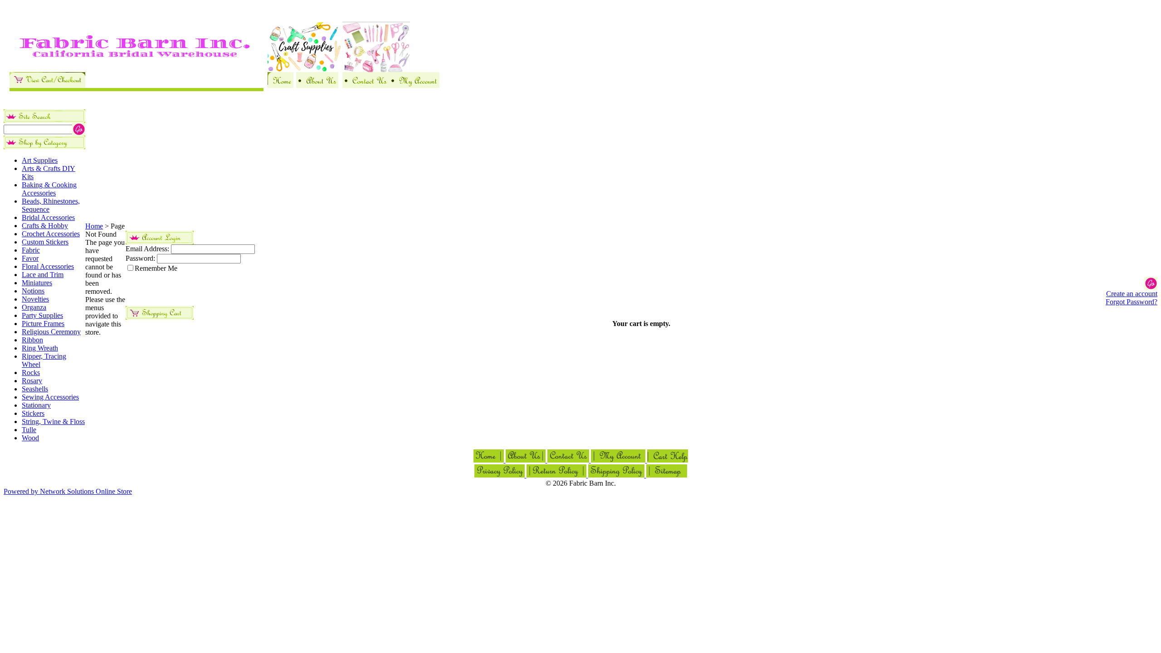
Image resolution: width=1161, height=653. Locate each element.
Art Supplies (40, 160)
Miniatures (37, 283)
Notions (33, 291)
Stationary (36, 405)
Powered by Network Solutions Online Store (68, 491)
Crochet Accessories (51, 234)
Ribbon (32, 340)
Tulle (29, 430)
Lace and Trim (42, 274)
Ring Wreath (40, 348)
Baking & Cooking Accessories (49, 189)
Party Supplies (42, 315)
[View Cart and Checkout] (47, 85)
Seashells (35, 389)
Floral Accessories (48, 266)
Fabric (31, 250)
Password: (140, 258)
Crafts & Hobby (45, 225)
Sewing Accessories (50, 397)
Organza (34, 307)
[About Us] (317, 85)
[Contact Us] (365, 85)
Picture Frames (43, 323)
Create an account (1131, 293)
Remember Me (156, 268)
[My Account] (414, 85)
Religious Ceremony (51, 332)
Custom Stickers (45, 242)
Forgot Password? (1131, 302)
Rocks (31, 372)
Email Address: (147, 249)
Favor (30, 258)
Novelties (35, 299)
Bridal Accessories (48, 217)
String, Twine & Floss (53, 421)
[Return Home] (280, 85)
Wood (30, 438)
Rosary (32, 381)
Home (94, 226)
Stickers (33, 413)
